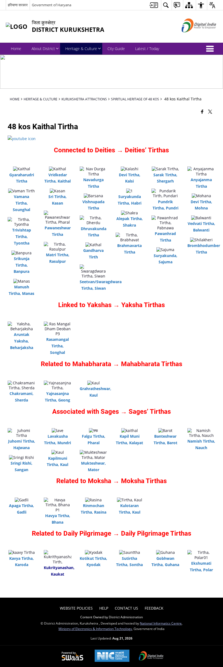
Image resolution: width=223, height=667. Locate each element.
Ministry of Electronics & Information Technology (95, 628)
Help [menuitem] (103, 608)
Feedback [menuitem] (154, 608)
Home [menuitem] (16, 48)
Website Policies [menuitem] (76, 608)
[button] (211, 48)
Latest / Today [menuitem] (147, 48)
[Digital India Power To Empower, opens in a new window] (151, 656)
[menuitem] (153, 5)
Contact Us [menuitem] (126, 608)
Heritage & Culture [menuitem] (81, 48)
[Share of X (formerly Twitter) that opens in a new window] (210, 111)
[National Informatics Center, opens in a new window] (112, 656)
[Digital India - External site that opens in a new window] (192, 36)
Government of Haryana (51, 4)
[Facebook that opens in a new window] (202, 111)
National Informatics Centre (161, 623)
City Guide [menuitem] (116, 48)
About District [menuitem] (43, 48)
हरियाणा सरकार (18, 4)
